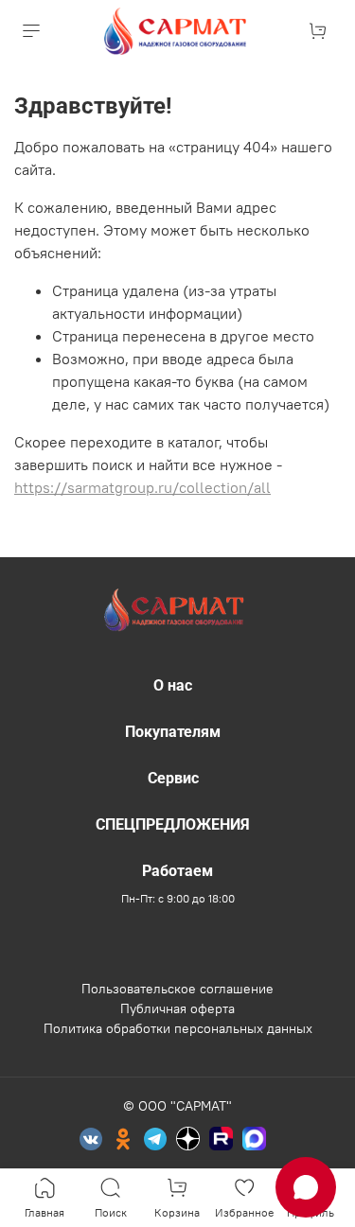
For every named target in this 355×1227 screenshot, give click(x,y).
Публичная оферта (177, 1008)
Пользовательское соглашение (177, 988)
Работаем (177, 871)
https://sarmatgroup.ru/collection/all (142, 487)
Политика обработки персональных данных (178, 1028)
